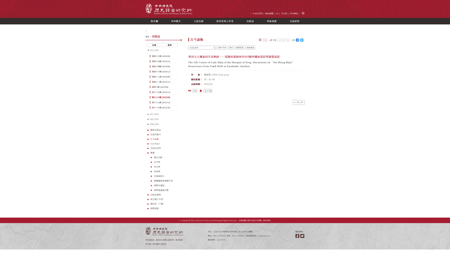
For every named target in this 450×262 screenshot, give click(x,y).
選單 (170, 45)
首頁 (147, 36)
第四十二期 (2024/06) (161, 76)
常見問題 (179, 240)
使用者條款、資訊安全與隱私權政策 (159, 240)
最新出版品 (155, 129)
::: (250, 13)
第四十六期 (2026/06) (161, 56)
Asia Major (155, 143)
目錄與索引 (159, 176)
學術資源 (272, 21)
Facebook (297, 236)
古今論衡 (154, 138)
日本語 (284, 13)
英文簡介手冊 (156, 199)
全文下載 (208, 91)
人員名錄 (199, 21)
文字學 (157, 161)
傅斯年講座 (159, 185)
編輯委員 (240, 47)
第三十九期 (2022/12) (161, 92)
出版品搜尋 (155, 194)
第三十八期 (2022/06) (161, 97)
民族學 (157, 171)
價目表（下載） (157, 203)
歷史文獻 (158, 157)
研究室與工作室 (225, 21)
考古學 (157, 166)
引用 (194, 91)
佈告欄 (154, 21)
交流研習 (294, 21)
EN (277, 13)
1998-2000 (154, 124)
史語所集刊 (155, 134)
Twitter (302, 236)
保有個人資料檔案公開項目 (155, 244)
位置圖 (249, 231)
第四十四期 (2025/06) (161, 66)
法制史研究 (155, 148)
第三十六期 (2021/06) (161, 107)
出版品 (250, 21)
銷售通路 (154, 208)
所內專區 (294, 13)
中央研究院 (258, 13)
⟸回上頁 (298, 102)
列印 (265, 40)
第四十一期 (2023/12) (161, 81)
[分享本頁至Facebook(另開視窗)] (297, 40)
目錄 (154, 45)
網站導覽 (269, 13)
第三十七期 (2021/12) (161, 102)
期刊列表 (222, 47)
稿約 (231, 47)
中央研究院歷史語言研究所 (168, 8)
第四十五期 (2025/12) (161, 61)
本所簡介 (176, 21)
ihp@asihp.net (264, 235)
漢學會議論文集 (161, 190)
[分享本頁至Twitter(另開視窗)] (301, 40)
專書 (152, 152)
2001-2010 (154, 119)
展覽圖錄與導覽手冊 (163, 180)
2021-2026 (154, 50)
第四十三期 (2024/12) (161, 71)
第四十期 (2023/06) (160, 87)
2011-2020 (154, 114)
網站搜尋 (303, 13)
